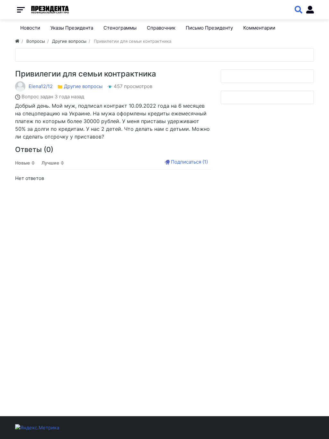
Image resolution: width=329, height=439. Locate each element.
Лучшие (50, 163)
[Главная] (17, 41)
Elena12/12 (41, 86)
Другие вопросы (83, 86)
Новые (22, 163)
